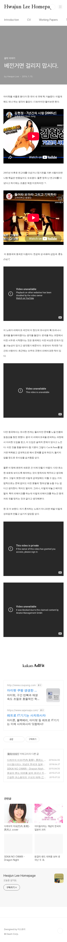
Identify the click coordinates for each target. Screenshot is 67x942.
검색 (52, 7)
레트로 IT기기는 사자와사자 (26, 715)
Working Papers (48, 19)
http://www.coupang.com (21, 685)
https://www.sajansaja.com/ (22, 710)
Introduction (11, 19)
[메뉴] (60, 6)
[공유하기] (16, 739)
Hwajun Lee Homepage (29, 6)
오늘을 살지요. (10, 880)
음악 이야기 (13, 753)
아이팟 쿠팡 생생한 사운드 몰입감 (22, 690)
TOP (60, 931)
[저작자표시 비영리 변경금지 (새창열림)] (44, 739)
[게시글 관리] (21, 739)
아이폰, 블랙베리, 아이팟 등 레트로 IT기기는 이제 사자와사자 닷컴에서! (33, 722)
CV (29, 19)
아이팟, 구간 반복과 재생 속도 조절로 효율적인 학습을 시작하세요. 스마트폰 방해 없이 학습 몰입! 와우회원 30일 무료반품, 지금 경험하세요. (22, 697)
